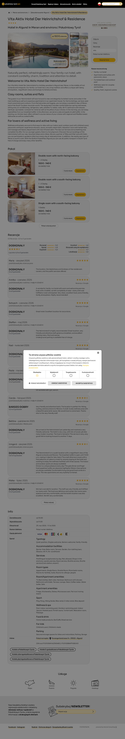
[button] (37, 383)
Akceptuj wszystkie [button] (84, 383)
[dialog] (62, 369)
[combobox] (98, 353)
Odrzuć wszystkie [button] (59, 383)
